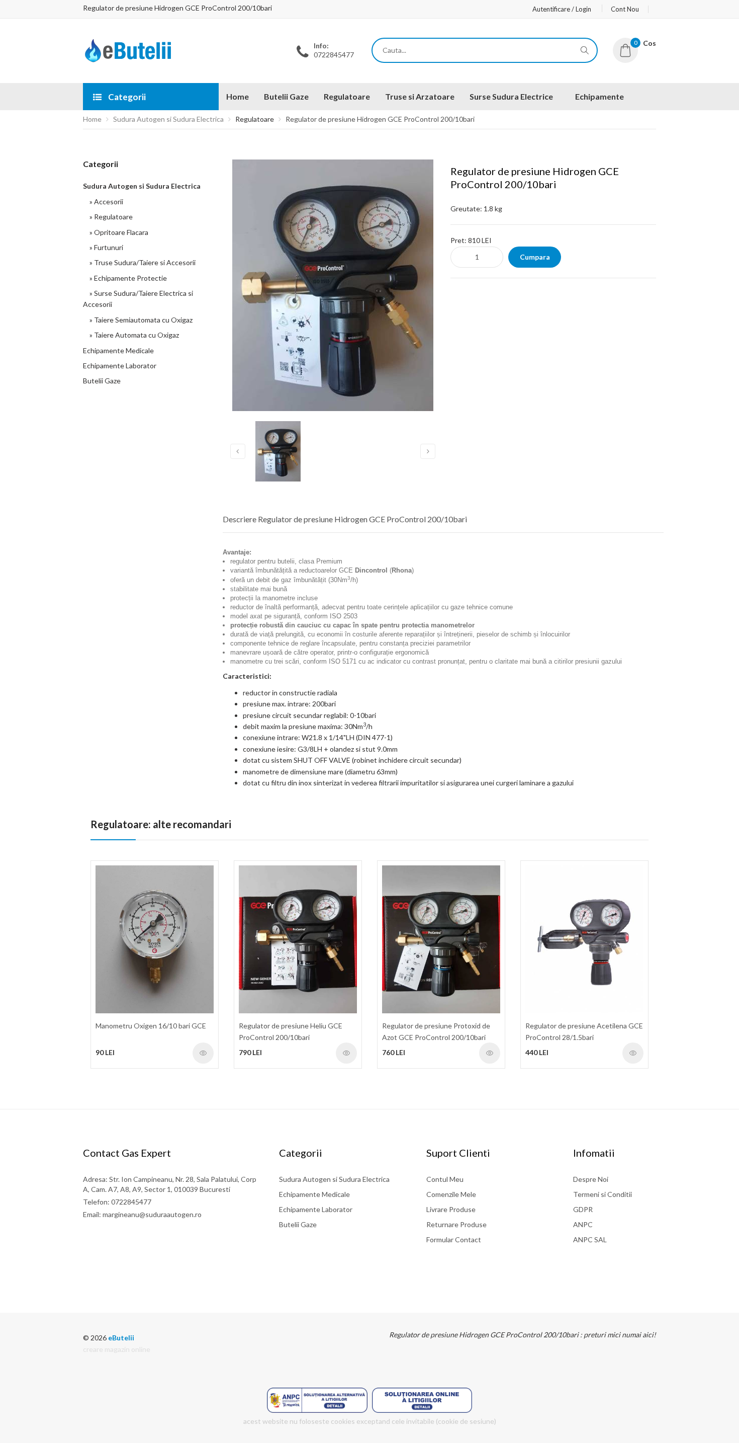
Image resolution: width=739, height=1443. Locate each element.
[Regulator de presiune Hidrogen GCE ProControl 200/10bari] (128, 59)
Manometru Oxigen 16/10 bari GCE (151, 1025)
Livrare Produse (451, 1209)
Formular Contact (453, 1239)
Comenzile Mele (451, 1194)
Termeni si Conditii (602, 1194)
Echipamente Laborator (119, 365)
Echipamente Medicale (118, 350)
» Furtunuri (104, 247)
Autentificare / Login (561, 9)
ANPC (583, 1224)
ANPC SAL (590, 1239)
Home (92, 119)
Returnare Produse (456, 1224)
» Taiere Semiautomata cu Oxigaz (139, 319)
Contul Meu (445, 1179)
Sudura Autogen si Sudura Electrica (168, 119)
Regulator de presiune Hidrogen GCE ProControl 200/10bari (380, 119)
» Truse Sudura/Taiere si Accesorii (141, 262)
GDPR (583, 1209)
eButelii (121, 1337)
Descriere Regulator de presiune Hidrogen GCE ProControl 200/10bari (345, 519)
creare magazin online (116, 1349)
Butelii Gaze (102, 380)
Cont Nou (625, 9)
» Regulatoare (109, 216)
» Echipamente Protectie (126, 278)
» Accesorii (104, 201)
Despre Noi (590, 1179)
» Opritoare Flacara (117, 232)
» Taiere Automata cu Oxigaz (132, 335)
